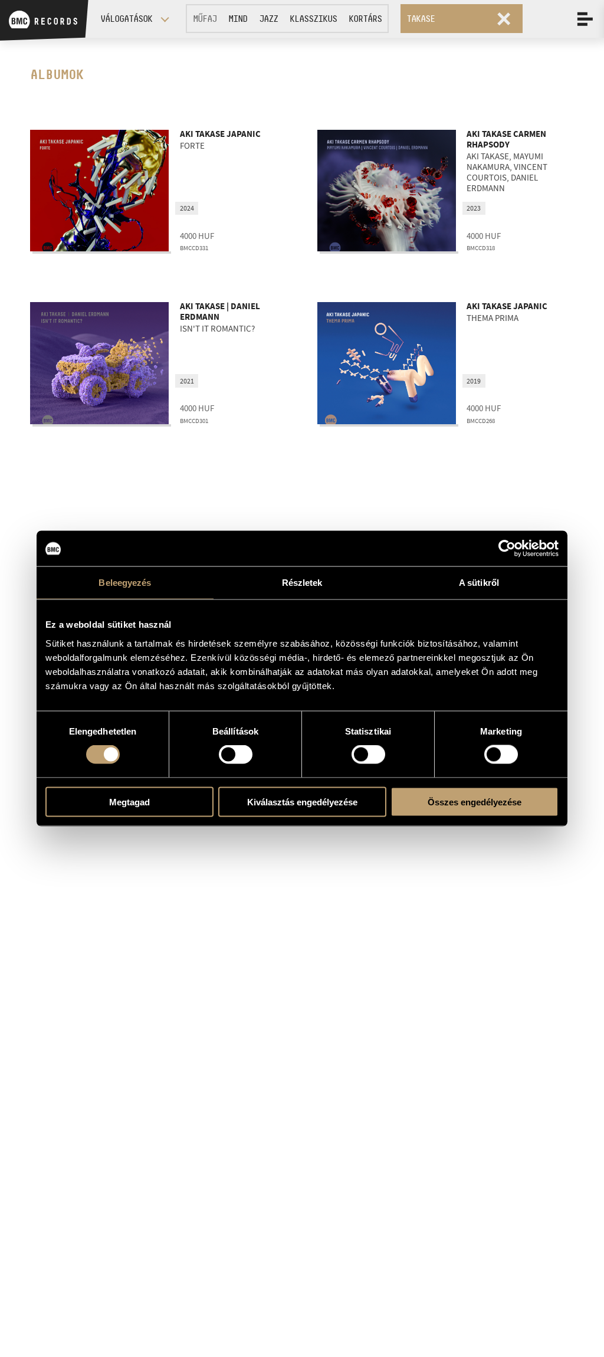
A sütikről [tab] (479, 583)
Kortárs (365, 18)
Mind (237, 18)
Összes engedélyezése (474, 801)
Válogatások (126, 18)
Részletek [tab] (302, 583)
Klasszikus (313, 18)
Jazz (268, 18)
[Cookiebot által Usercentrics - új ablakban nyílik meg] (507, 549)
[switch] (235, 754)
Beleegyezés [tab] (125, 583)
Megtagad (129, 801)
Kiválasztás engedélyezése (302, 801)
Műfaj (204, 18)
